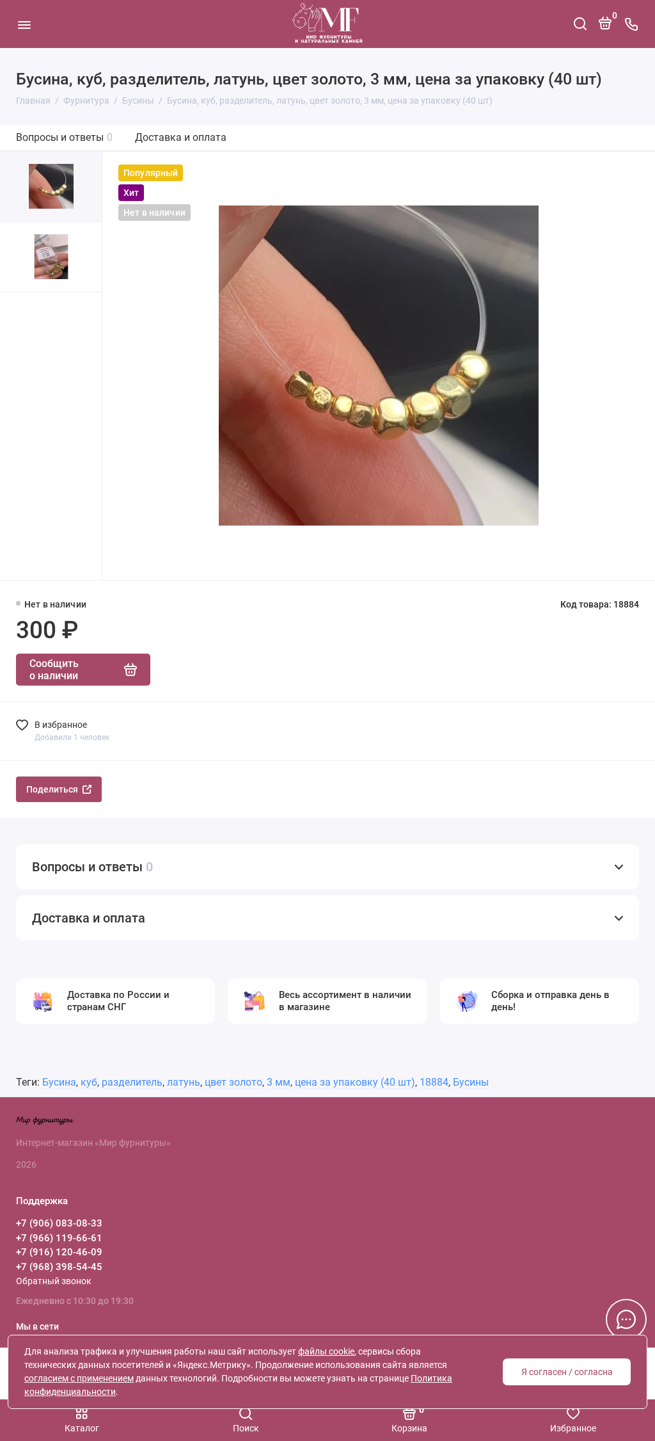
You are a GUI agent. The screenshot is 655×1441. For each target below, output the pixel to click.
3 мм (278, 1082)
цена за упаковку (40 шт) (355, 1082)
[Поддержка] (631, 24)
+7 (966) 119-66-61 (59, 1238)
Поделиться (52, 789)
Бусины (471, 1082)
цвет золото (233, 1082)
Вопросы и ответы (64, 137)
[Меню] (24, 24)
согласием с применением (79, 1378)
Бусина (59, 1082)
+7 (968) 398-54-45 (59, 1267)
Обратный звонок (53, 1281)
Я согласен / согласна (567, 1372)
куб (89, 1082)
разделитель (132, 1082)
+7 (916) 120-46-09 (59, 1252)
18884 (434, 1082)
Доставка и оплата (180, 137)
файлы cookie (326, 1351)
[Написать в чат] (626, 1319)
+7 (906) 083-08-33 (59, 1223)
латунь (183, 1082)
